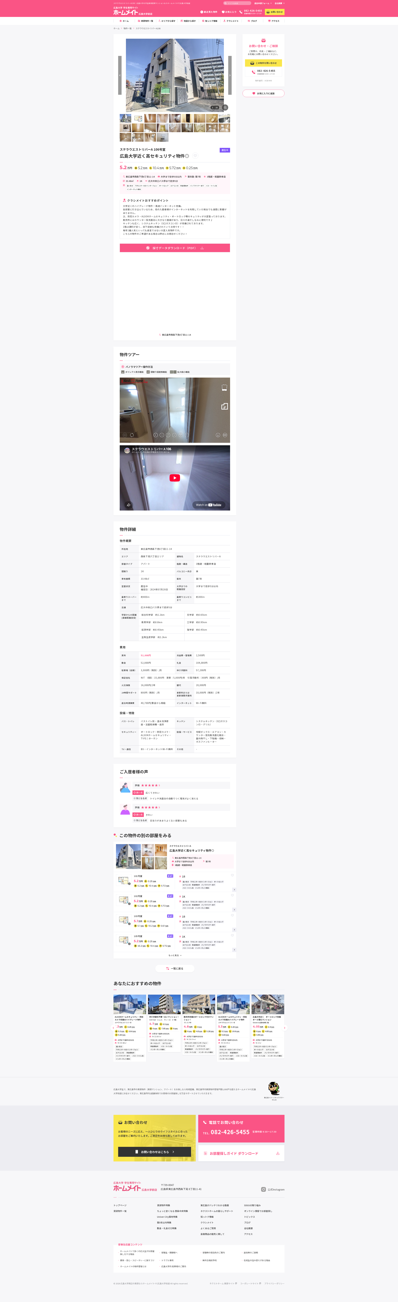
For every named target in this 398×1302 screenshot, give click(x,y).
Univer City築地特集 (167, 1216)
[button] (113, 1028)
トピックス (249, 1216)
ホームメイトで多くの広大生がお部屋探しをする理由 (137, 1253)
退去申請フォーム (261, 3)
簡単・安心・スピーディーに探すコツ (137, 1260)
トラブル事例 (167, 1260)
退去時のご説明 (251, 1252)
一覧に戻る (177, 968)
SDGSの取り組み (252, 1205)
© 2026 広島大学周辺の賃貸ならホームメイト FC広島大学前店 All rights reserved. (150, 1283)
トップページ (120, 1205)
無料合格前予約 (210, 1260)
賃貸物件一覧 (120, 1211)
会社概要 (278, 3)
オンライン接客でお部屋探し (258, 1211)
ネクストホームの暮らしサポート (217, 1211)
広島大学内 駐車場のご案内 (173, 1266)
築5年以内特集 (164, 1222)
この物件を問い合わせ (266, 63)
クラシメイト (207, 1222)
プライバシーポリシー (274, 1283)
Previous (120, 75)
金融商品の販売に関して (212, 1234)
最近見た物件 (210, 11)
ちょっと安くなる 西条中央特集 (172, 1211)
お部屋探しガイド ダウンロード (234, 1153)
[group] (129, 1028)
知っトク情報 (207, 1216)
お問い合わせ (277, 11)
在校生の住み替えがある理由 (257, 1260)
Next (230, 75)
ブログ (247, 1222)
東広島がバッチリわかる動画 (215, 1205)
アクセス (248, 1234)
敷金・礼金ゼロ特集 (167, 1228)
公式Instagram (276, 1189)
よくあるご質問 (208, 1228)
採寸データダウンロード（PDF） (175, 248)
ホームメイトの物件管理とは (133, 1266)
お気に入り (231, 11)
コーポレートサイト (249, 1283)
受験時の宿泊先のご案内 (214, 1252)
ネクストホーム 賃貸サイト (222, 1283)
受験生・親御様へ (169, 1252)
